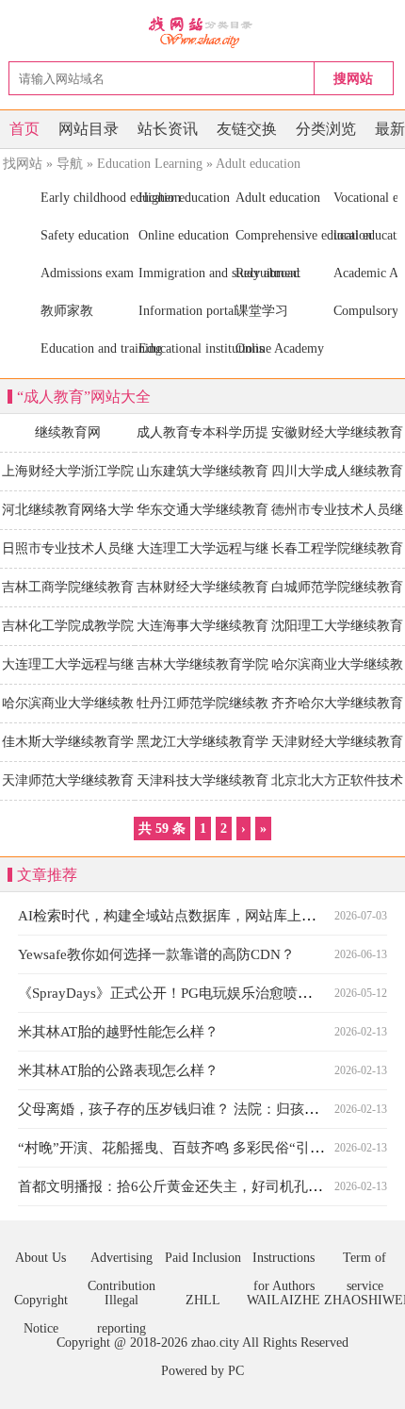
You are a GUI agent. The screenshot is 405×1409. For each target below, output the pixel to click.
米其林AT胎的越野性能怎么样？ (118, 1031)
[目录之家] (203, 31)
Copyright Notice (41, 1304)
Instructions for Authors (283, 1261)
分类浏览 (326, 129)
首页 (24, 129)
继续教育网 (68, 432)
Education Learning (149, 164)
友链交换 (247, 129)
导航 (70, 164)
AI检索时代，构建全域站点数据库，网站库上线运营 (181, 915)
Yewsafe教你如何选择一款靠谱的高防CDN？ (156, 954)
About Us (40, 1258)
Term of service (364, 1261)
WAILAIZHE (283, 1300)
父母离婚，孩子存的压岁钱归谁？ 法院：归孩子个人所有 (196, 1109)
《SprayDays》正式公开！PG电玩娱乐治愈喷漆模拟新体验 (200, 993)
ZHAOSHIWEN (364, 1300)
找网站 (22, 164)
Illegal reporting (121, 1304)
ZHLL (203, 1300)
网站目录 (88, 129)
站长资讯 (168, 129)
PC (236, 1371)
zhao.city (215, 1342)
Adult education (258, 164)
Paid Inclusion (203, 1258)
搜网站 (353, 78)
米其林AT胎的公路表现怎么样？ (118, 1070)
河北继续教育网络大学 (68, 510)
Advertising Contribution (121, 1261)
